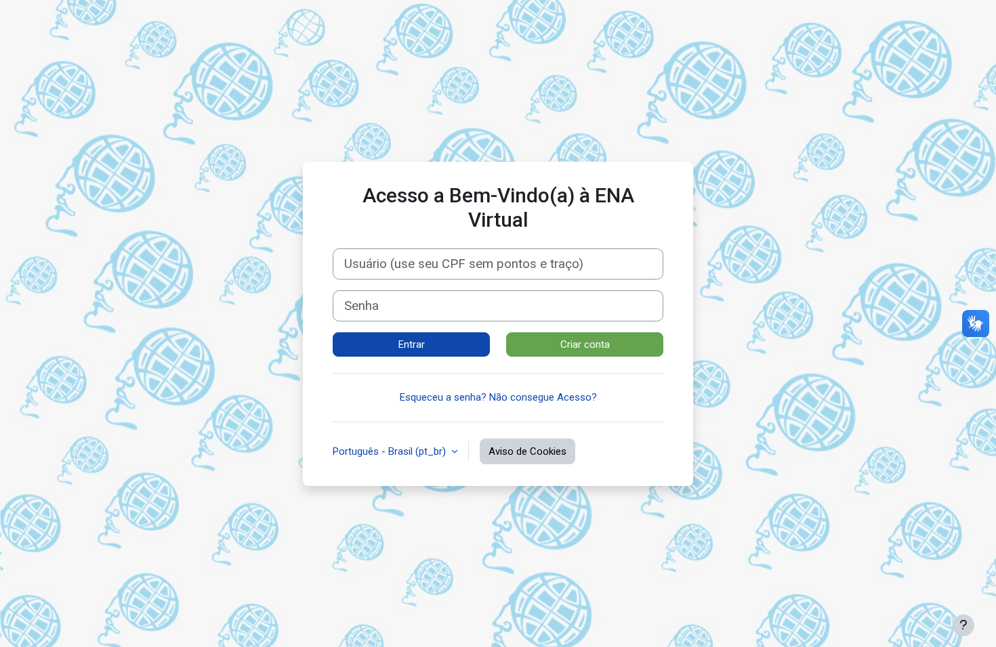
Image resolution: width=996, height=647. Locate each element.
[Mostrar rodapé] (963, 625)
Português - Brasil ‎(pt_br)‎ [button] (391, 451)
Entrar (411, 344)
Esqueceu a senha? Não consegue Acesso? (498, 397)
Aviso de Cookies (527, 451)
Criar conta (585, 344)
